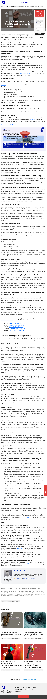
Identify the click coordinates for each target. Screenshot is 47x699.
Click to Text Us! (23, 696)
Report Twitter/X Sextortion (16, 327)
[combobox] (38, 22)
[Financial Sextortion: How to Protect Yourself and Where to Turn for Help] (35, 620)
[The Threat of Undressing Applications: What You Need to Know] (12, 620)
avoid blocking (19, 548)
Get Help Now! (45, 490)
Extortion (22, 687)
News (33, 689)
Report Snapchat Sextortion (17, 330)
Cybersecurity (27, 689)
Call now (24, 578)
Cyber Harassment (18, 689)
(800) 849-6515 (24, 2)
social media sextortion (7, 319)
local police (32, 119)
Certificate (17, 578)
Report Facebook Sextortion (17, 325)
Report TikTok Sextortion (14, 332)
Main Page (17, 687)
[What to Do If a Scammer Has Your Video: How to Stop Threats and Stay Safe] (12, 652)
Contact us (27, 517)
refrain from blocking (24, 73)
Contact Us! (31, 578)
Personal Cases (18, 691)
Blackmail (28, 687)
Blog (2, 6)
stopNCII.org (4, 110)
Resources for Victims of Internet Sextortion (11, 6)
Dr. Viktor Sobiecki (19, 571)
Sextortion (34, 687)
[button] (43, 2)
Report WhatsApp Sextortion (17, 328)
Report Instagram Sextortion (17, 323)
